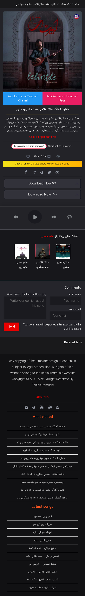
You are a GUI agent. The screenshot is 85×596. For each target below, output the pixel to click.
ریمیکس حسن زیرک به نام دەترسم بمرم (42, 482)
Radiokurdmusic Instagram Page (62, 98)
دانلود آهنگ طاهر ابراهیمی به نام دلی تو (42, 490)
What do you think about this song (26, 294)
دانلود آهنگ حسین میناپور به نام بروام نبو (42, 458)
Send (11, 326)
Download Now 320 (42, 194)
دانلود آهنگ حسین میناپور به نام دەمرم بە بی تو (42, 442)
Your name (75, 294)
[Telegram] (41, 172)
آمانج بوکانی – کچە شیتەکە (42, 548)
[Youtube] (41, 407)
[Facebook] (26, 172)
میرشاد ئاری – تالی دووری (42, 587)
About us (42, 397)
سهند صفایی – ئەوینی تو (42, 564)
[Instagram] (26, 407)
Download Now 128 (42, 183)
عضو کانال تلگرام (62, 131)
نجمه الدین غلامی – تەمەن (42, 572)
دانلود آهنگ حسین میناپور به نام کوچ (42, 450)
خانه (77, 4)
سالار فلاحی (47, 236)
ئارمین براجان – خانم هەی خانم (42, 556)
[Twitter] (49, 172)
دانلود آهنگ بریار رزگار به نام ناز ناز (42, 434)
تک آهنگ (65, 4)
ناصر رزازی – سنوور (43, 516)
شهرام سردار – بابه (42, 532)
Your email (75, 309)
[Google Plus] (34, 172)
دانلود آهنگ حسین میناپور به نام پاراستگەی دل (42, 498)
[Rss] (57, 407)
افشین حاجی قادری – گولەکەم (43, 579)
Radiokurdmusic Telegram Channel (23, 98)
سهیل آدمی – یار (42, 540)
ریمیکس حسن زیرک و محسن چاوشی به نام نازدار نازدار (42, 466)
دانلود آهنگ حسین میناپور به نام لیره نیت (42, 426)
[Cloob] (57, 172)
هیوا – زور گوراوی (42, 524)
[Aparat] (49, 407)
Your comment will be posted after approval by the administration (52, 327)
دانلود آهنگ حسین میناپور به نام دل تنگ (42, 474)
